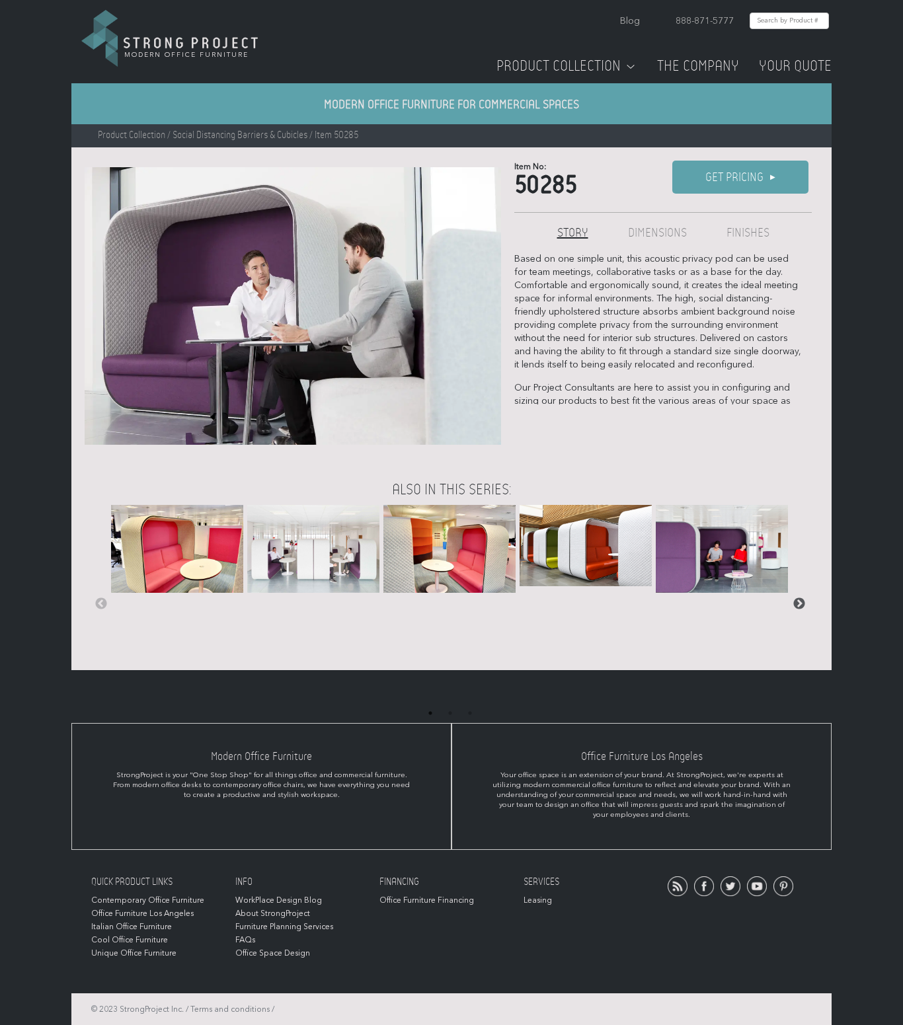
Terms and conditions (230, 1009)
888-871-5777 (705, 20)
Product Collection (558, 66)
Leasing (538, 900)
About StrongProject (272, 913)
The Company (698, 66)
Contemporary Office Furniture (147, 900)
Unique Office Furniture (134, 953)
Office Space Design (272, 953)
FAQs (245, 939)
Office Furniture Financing (426, 900)
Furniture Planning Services (284, 926)
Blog (630, 20)
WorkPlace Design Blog (278, 900)
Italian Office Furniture (131, 926)
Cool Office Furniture (129, 939)
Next (799, 604)
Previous (101, 604)
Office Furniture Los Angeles (142, 913)
